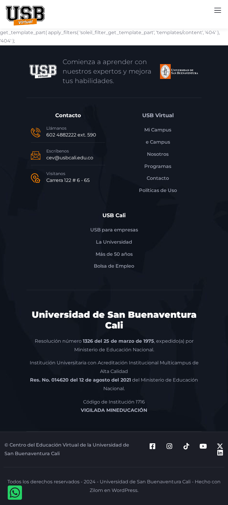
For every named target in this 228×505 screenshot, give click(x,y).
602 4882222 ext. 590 (71, 135)
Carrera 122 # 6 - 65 (68, 180)
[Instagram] (169, 446)
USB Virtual (158, 115)
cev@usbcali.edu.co (69, 158)
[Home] (43, 71)
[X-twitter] (220, 446)
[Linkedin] (220, 453)
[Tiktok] (186, 446)
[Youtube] (203, 446)
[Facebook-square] (152, 446)
